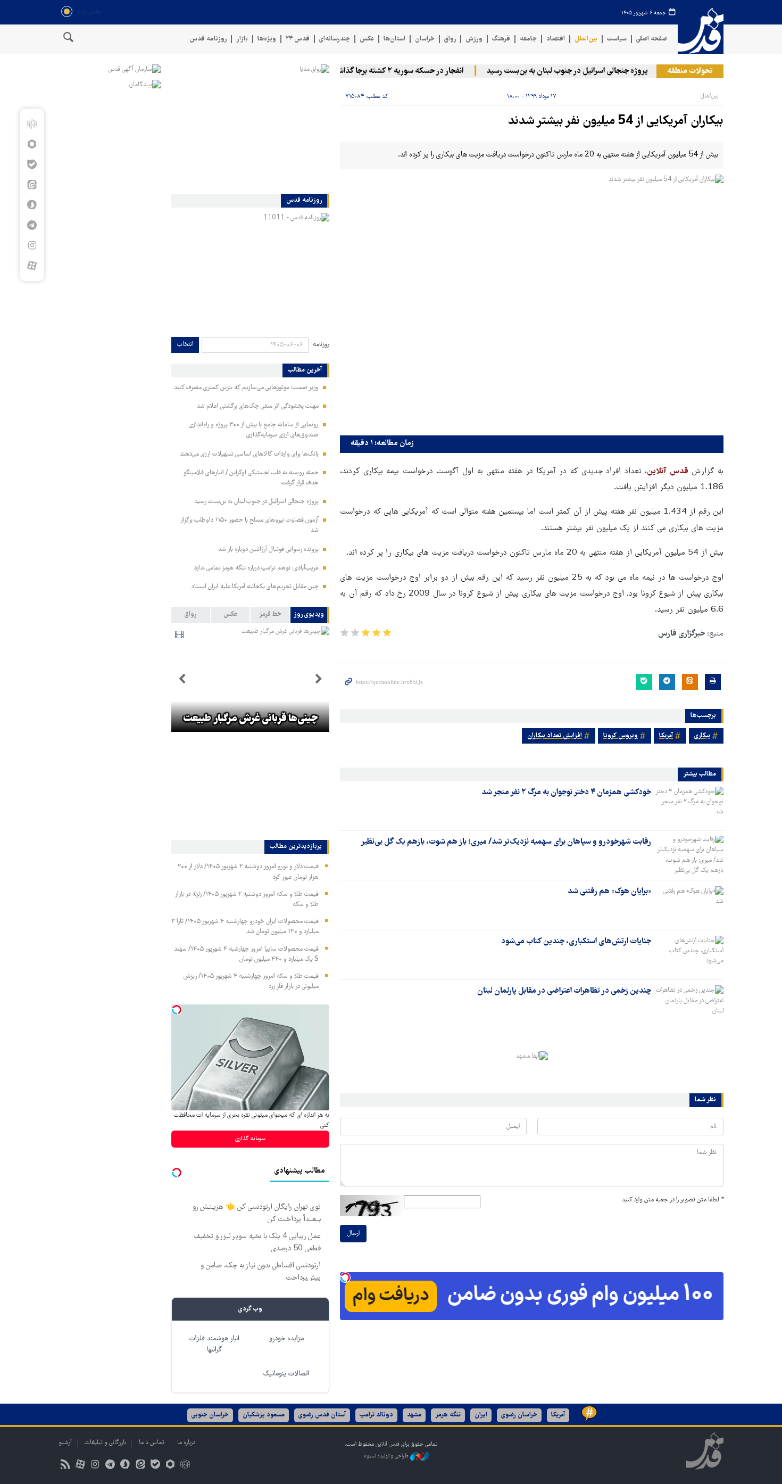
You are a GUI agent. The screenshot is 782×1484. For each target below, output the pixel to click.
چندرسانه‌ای (334, 39)
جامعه (528, 39)
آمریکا (666, 735)
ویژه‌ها (266, 39)
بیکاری (702, 735)
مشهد (414, 1415)
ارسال (353, 1233)
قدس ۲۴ (298, 39)
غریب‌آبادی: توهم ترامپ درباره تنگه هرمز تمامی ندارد (256, 568)
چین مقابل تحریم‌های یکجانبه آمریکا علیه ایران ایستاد (255, 586)
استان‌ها (394, 39)
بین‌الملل (586, 39)
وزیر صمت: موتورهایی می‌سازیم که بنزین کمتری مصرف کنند (246, 387)
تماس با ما (151, 1442)
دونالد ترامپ (376, 1415)
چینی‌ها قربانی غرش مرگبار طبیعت (250, 719)
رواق (450, 39)
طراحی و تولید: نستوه (387, 1456)
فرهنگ (501, 39)
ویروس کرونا (620, 735)
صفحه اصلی (651, 39)
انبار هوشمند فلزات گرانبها (214, 1344)
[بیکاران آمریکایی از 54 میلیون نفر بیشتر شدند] (531, 303)
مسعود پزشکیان (264, 1415)
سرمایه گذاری (250, 1138)
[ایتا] (31, 184)
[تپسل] (345, 1277)
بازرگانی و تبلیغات (105, 1442)
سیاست (617, 39)
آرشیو (65, 1442)
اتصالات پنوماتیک (286, 1374)
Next (182, 679)
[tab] (309, 615)
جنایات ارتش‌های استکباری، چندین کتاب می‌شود (576, 941)
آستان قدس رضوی (322, 1415)
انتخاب (185, 344)
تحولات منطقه (690, 71)
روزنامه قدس (208, 39)
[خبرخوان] (65, 1465)
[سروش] (31, 205)
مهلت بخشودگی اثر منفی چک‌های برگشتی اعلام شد (258, 406)
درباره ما (186, 1442)
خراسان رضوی (519, 1415)
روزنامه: (320, 344)
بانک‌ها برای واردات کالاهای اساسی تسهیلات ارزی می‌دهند (249, 454)
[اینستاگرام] (31, 245)
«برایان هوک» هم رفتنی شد (609, 891)
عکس (367, 39)
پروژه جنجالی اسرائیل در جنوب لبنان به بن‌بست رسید (584, 71)
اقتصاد (555, 39)
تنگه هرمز (448, 1415)
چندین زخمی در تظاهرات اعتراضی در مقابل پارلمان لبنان (564, 991)
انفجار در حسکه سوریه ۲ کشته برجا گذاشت (413, 71)
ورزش (473, 39)
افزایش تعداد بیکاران (554, 735)
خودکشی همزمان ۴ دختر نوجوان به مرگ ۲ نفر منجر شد (566, 792)
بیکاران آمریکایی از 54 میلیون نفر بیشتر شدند (615, 121)
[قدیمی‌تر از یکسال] (689, 805)
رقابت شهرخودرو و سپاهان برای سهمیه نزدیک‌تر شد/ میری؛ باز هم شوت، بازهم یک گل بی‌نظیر (506, 842)
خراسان (425, 39)
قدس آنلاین (700, 31)
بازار (242, 39)
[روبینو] (31, 144)
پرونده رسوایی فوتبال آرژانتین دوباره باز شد (268, 549)
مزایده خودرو (286, 1339)
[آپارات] (31, 265)
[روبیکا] (31, 124)
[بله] (31, 164)
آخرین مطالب (305, 370)
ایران (481, 1415)
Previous (318, 679)
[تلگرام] (31, 225)
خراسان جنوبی (210, 1415)
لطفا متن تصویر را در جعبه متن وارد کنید (672, 1200)
